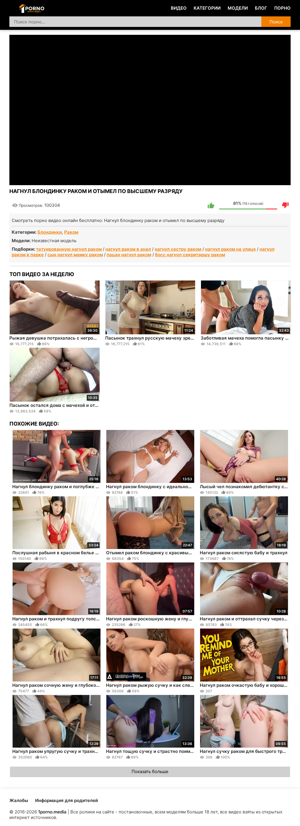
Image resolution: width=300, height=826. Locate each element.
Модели (238, 8)
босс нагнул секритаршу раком (190, 254)
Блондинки (50, 232)
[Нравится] (211, 205)
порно (282, 8)
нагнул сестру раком (178, 249)
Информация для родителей (66, 800)
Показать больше (150, 771)
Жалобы (18, 800)
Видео (179, 8)
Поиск (276, 22)
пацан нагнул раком (129, 254)
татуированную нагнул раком (69, 249)
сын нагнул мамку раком (75, 254)
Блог (261, 8)
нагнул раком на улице (230, 249)
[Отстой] (285, 205)
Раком (71, 232)
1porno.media (52, 812)
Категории (207, 8)
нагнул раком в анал (128, 249)
